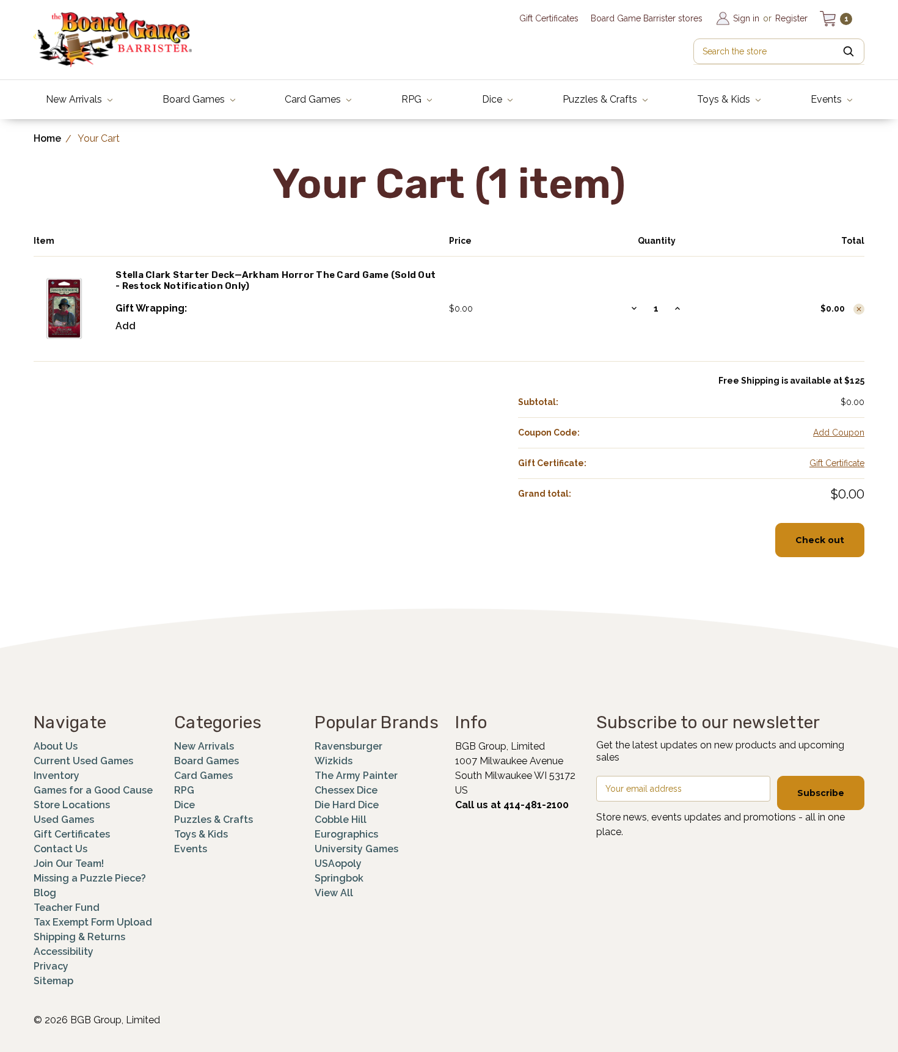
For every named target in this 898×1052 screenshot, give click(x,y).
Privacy (51, 966)
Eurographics (346, 834)
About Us (56, 746)
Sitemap (53, 981)
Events (827, 99)
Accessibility (63, 951)
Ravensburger (348, 746)
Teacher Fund (67, 907)
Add (125, 326)
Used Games (64, 819)
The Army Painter (356, 775)
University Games (356, 849)
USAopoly (338, 863)
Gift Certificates (549, 18)
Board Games (194, 99)
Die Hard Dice (347, 805)
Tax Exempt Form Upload (93, 922)
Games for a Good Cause (93, 790)
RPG (412, 99)
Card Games (314, 99)
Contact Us (60, 849)
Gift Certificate (836, 463)
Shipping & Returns (79, 937)
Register (791, 18)
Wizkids (333, 761)
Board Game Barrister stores (647, 18)
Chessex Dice (346, 790)
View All (334, 893)
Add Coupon (838, 432)
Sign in (746, 18)
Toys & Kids (725, 99)
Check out (819, 540)
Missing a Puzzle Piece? (90, 878)
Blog (45, 893)
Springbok (339, 878)
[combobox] (778, 51)
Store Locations (72, 805)
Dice (493, 99)
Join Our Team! (69, 863)
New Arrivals (75, 99)
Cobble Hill (341, 819)
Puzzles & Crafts (601, 99)
